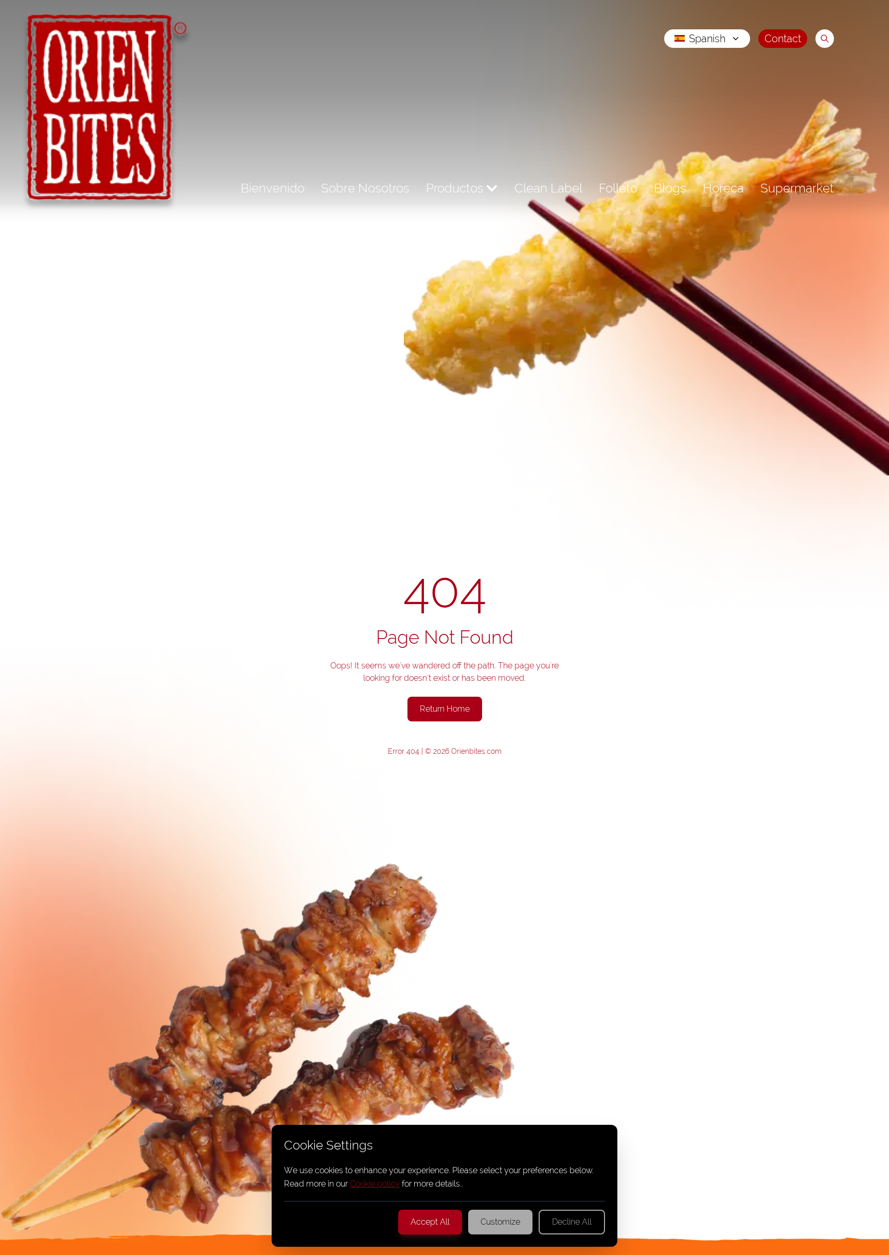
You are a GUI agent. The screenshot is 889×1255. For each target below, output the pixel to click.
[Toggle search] (824, 38)
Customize (500, 1222)
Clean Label (548, 188)
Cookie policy (375, 1184)
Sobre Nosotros (365, 188)
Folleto (618, 188)
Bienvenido (273, 188)
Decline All (572, 1222)
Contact (782, 38)
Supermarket (797, 188)
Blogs (670, 188)
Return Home (445, 709)
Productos (455, 188)
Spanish (707, 38)
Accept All (430, 1222)
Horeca (723, 188)
